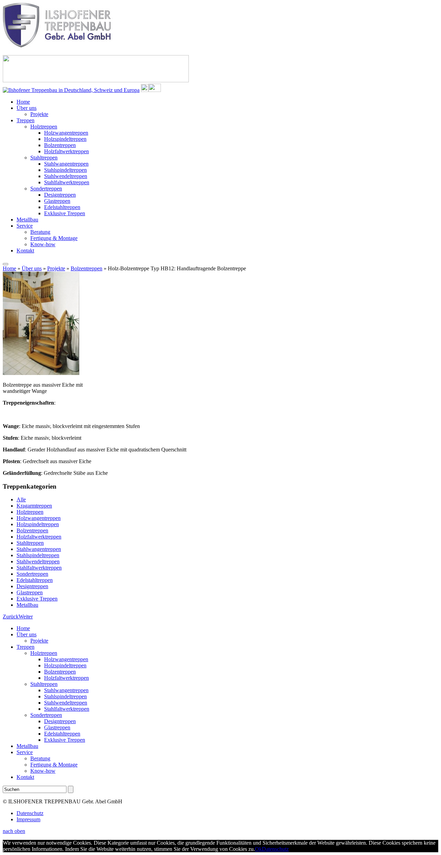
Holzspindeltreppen (65, 139)
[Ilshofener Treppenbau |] (58, 46)
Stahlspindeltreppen (65, 170)
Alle (21, 499)
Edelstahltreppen (62, 207)
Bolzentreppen (60, 145)
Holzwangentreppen (66, 133)
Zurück (11, 616)
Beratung (40, 232)
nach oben (14, 831)
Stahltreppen (44, 157)
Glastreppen (57, 201)
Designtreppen (60, 195)
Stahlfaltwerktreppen (66, 182)
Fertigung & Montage (54, 238)
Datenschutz (30, 813)
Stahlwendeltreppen (65, 176)
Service (25, 226)
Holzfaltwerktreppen (66, 151)
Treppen (25, 120)
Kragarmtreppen (34, 506)
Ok (258, 849)
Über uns (27, 108)
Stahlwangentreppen (66, 164)
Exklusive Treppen (64, 213)
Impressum (28, 819)
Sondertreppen (46, 188)
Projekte (39, 114)
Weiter (26, 616)
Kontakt (25, 250)
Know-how (42, 244)
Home (23, 102)
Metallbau (27, 219)
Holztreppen (43, 126)
